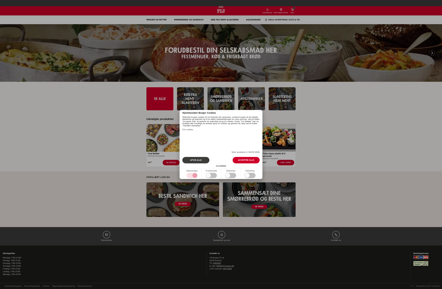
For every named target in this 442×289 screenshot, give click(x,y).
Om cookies (187, 130)
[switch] (211, 175)
